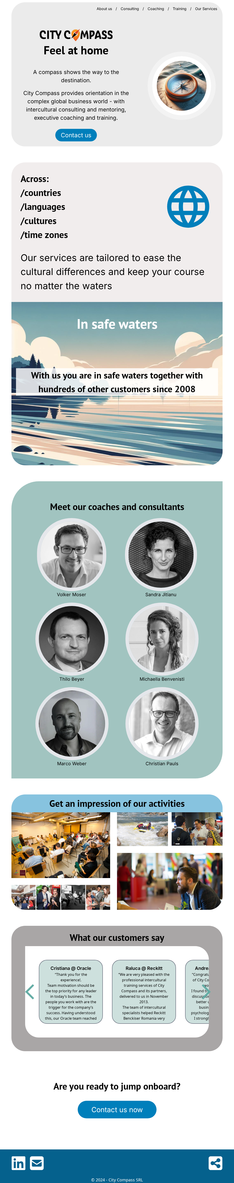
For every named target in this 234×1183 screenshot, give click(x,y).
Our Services (206, 8)
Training (179, 8)
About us (104, 8)
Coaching (156, 8)
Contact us (76, 135)
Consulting (130, 8)
